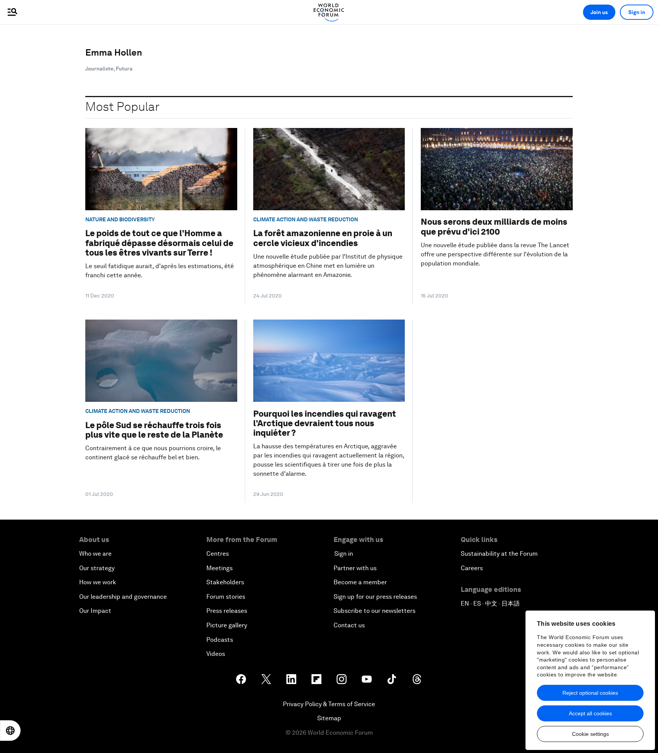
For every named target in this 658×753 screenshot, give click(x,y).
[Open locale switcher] (10, 730)
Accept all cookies (590, 713)
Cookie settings (590, 734)
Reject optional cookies (590, 693)
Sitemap (329, 718)
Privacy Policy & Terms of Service (329, 704)
